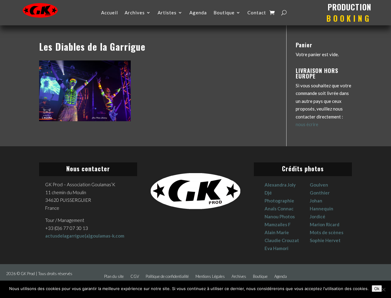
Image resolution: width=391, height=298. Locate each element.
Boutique (224, 12)
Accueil (109, 12)
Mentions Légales (210, 276)
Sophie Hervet (325, 240)
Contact (256, 12)
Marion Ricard (324, 224)
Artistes (167, 12)
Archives (135, 12)
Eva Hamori (276, 248)
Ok (376, 288)
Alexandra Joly (280, 184)
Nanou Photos (280, 216)
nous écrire (307, 124)
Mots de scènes (326, 232)
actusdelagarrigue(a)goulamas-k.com (84, 235)
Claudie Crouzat (282, 240)
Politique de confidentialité (167, 276)
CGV (134, 276)
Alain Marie (277, 232)
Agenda (198, 12)
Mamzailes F (278, 224)
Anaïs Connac (279, 208)
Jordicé (317, 216)
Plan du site (114, 276)
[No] (383, 289)
